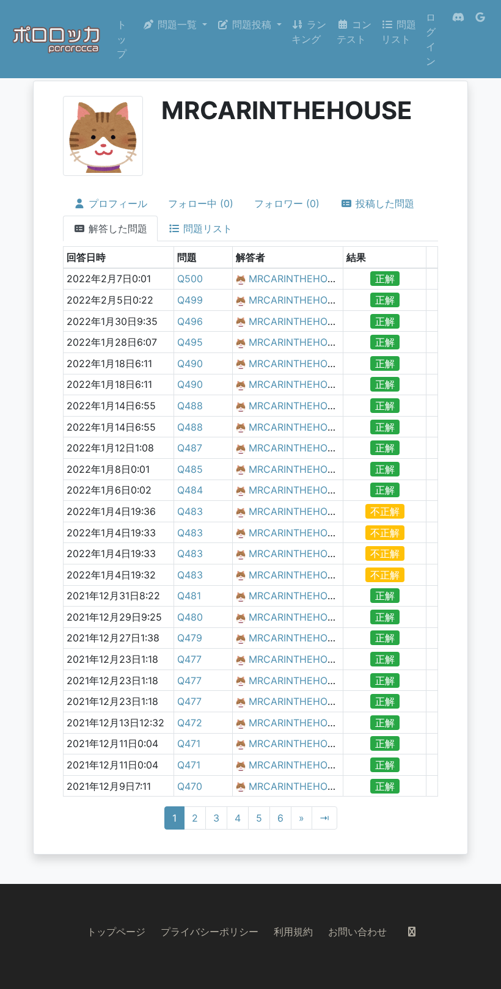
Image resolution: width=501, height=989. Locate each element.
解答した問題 (116, 228)
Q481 (189, 595)
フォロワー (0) (287, 203)
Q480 (190, 617)
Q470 (189, 786)
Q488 (190, 406)
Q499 (190, 300)
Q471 (188, 743)
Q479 (189, 638)
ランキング (308, 31)
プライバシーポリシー (209, 931)
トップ (121, 39)
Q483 (190, 511)
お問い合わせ (357, 931)
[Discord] (458, 39)
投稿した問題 (383, 203)
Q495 (190, 342)
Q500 (190, 278)
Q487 (189, 448)
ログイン (431, 39)
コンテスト (354, 31)
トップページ (116, 931)
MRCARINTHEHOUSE (298, 278)
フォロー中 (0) (200, 203)
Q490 (190, 363)
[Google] (480, 39)
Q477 (189, 659)
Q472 (189, 723)
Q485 (190, 469)
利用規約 (293, 931)
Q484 (190, 490)
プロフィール (116, 203)
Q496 (190, 321)
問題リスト (398, 31)
